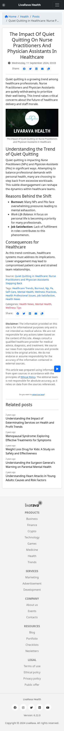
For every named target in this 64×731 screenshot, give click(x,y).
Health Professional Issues (21, 295)
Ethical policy (32, 672)
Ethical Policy (28, 377)
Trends (32, 562)
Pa (51, 288)
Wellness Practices (45, 291)
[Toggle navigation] (57, 4)
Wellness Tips (13, 307)
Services (32, 571)
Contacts (32, 617)
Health (24, 16)
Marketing (32, 577)
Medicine (32, 550)
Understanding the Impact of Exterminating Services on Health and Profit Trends (30, 423)
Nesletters (32, 651)
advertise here (38, 394)
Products (32, 512)
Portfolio (32, 638)
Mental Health (25, 291)
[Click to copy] (48, 68)
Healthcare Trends (22, 288)
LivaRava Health (29, 5)
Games (32, 543)
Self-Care (11, 291)
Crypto (32, 531)
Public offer (32, 685)
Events (32, 611)
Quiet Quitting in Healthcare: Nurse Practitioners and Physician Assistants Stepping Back (31, 279)
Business (32, 519)
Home (12, 16)
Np (47, 288)
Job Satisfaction (46, 295)
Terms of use (32, 666)
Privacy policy (32, 678)
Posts (36, 16)
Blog (32, 632)
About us (32, 605)
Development (32, 590)
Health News (13, 299)
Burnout (39, 288)
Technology (32, 537)
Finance (32, 525)
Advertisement (32, 583)
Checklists (32, 645)
